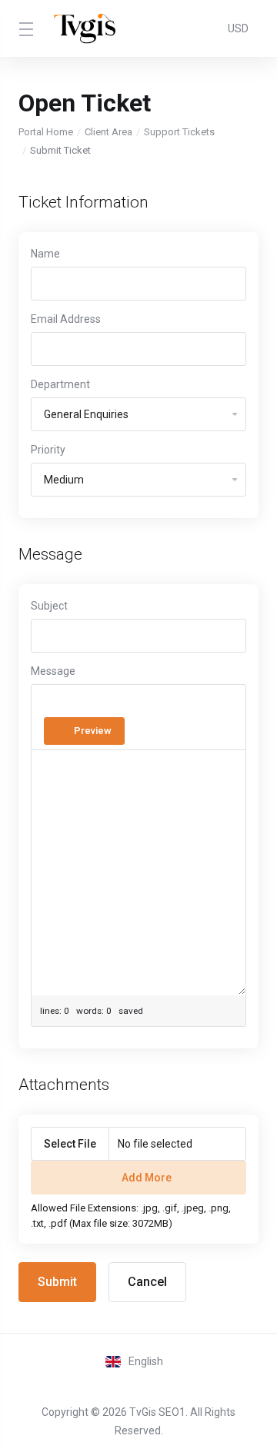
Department (60, 384)
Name (45, 254)
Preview (93, 730)
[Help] (136, 731)
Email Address (66, 319)
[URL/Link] (120, 703)
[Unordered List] (146, 703)
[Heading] (93, 703)
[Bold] (48, 703)
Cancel (147, 1281)
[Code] (191, 703)
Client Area (108, 132)
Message (53, 671)
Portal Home (45, 132)
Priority (48, 450)
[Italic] (70, 703)
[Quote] (213, 703)
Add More (147, 1177)
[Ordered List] (169, 703)
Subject (49, 606)
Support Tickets (179, 132)
